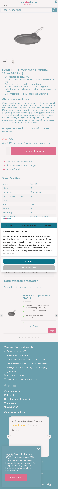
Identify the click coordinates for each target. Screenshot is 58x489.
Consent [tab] (10, 225)
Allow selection (29, 268)
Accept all (29, 261)
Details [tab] (48, 225)
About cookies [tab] (29, 225)
